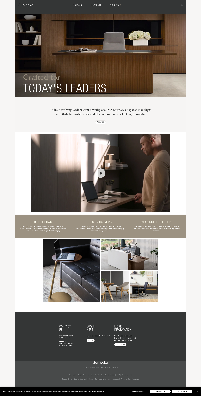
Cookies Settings (138, 391)
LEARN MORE (120, 344)
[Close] (197, 391)
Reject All (159, 391)
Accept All (181, 391)
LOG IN (90, 340)
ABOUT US (100, 122)
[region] (100, 391)
